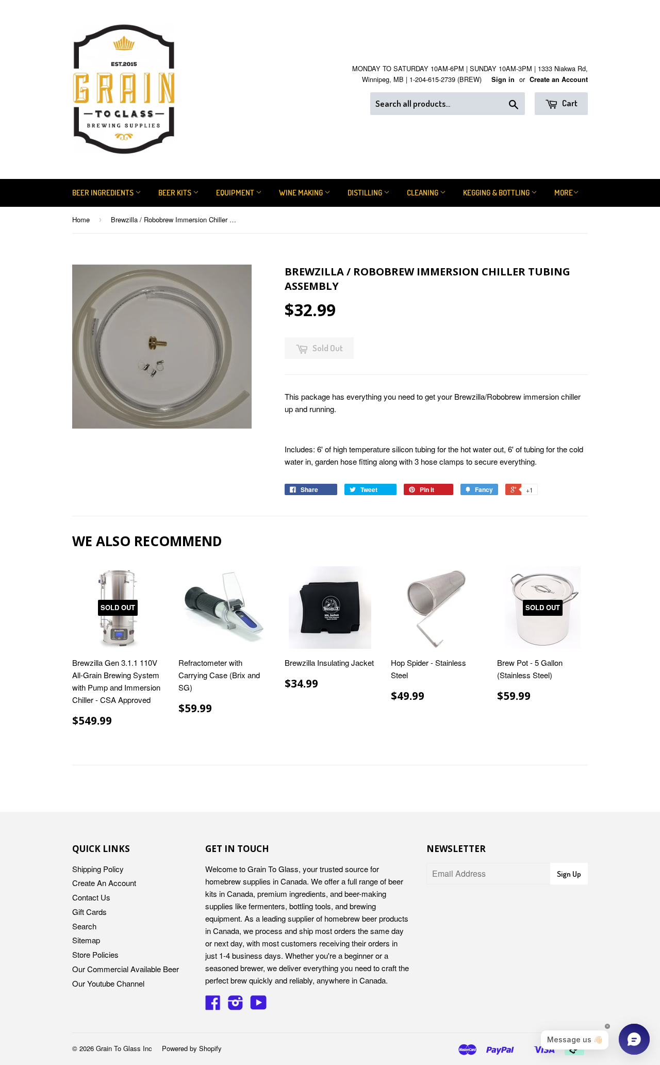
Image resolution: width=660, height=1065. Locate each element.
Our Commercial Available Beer (125, 968)
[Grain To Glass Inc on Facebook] (213, 1005)
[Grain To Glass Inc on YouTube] (259, 1005)
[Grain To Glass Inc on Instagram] (235, 1005)
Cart (569, 102)
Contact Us (91, 897)
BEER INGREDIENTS (103, 193)
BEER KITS (175, 193)
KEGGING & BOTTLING (497, 193)
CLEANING (423, 193)
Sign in (503, 79)
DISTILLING (366, 193)
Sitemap (86, 940)
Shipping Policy (98, 868)
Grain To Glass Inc (124, 1048)
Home (81, 219)
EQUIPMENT (236, 193)
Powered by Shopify (192, 1048)
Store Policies (95, 954)
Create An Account (104, 882)
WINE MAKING (301, 193)
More (563, 193)
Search (84, 926)
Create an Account (559, 79)
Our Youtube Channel (108, 983)
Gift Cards (89, 911)
